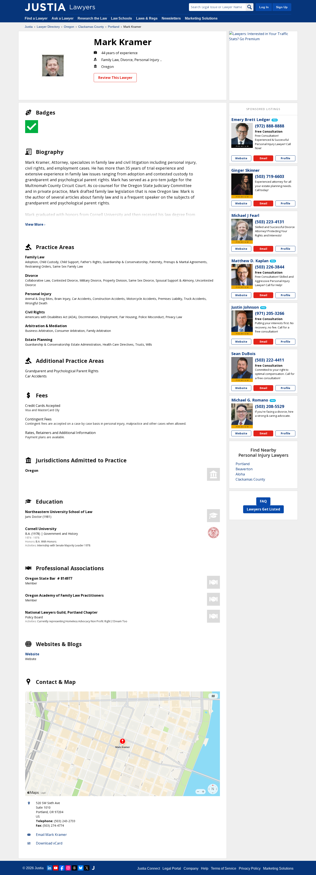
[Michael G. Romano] (242, 414)
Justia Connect (148, 868)
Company (191, 868)
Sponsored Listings (263, 109)
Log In (264, 7)
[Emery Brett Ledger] (242, 133)
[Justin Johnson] (242, 321)
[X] (86, 867)
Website (32, 654)
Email (263, 158)
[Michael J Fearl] (242, 229)
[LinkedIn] (49, 867)
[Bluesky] (80, 867)
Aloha (240, 474)
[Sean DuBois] (242, 368)
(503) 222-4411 (269, 360)
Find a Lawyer (36, 18)
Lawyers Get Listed (263, 509)
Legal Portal (172, 868)
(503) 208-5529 (269, 406)
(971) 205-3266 (269, 313)
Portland (113, 26)
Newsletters (171, 18)
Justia (29, 26)
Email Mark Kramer (51, 834)
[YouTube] (55, 867)
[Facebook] (61, 867)
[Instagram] (68, 867)
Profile (285, 158)
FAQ (263, 501)
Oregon (69, 26)
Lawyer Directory (48, 26)
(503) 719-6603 (269, 176)
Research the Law (92, 18)
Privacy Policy (250, 868)
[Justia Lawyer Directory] (45, 7)
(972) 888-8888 (269, 126)
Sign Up (282, 7)
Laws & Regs (147, 18)
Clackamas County (91, 26)
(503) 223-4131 (269, 222)
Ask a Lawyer (63, 18)
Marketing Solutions (201, 18)
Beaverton (244, 469)
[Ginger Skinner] (242, 184)
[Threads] (74, 867)
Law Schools (121, 18)
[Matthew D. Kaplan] (242, 274)
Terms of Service (223, 868)
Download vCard (49, 843)
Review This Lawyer (115, 77)
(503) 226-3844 (269, 267)
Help (204, 868)
